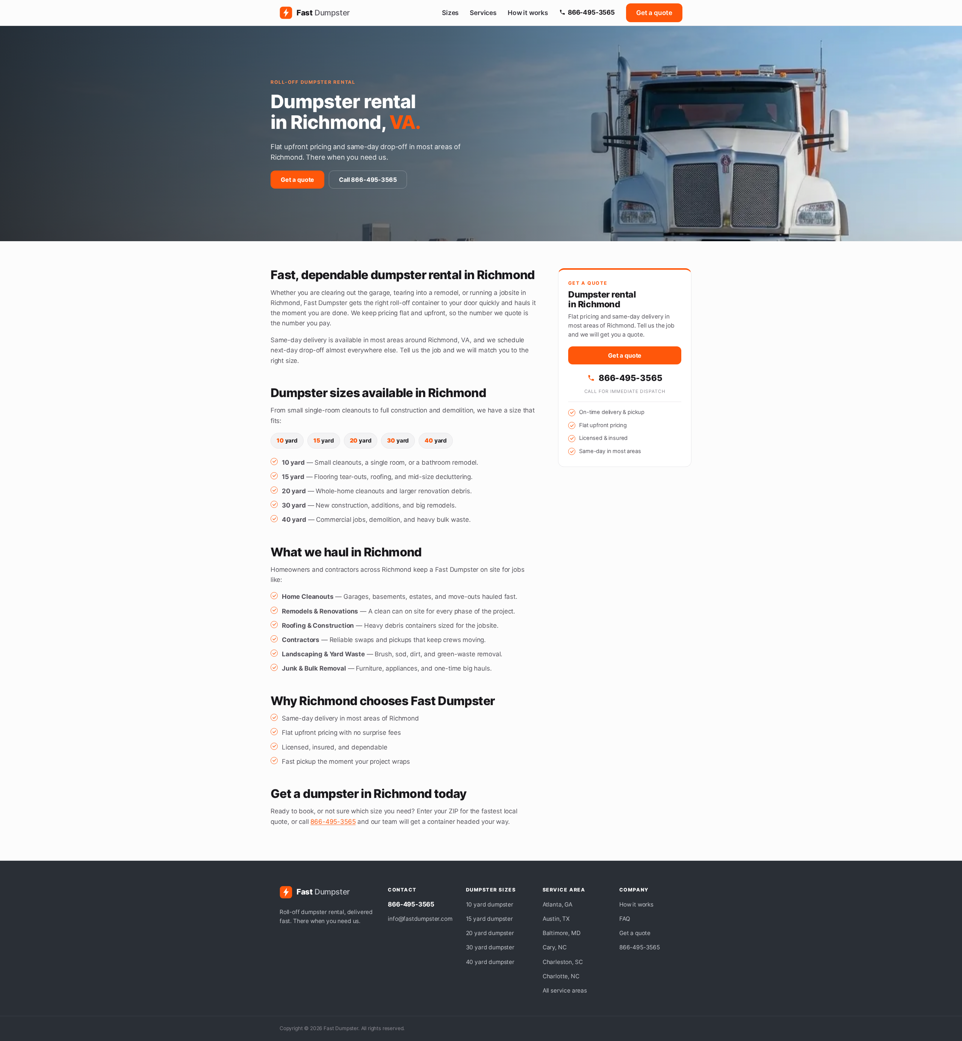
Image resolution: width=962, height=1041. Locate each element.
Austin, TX (556, 918)
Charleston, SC (563, 961)
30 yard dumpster (490, 947)
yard (287, 440)
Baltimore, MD (562, 933)
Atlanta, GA (557, 904)
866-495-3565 (591, 12)
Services (483, 13)
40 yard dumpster (490, 961)
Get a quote (654, 13)
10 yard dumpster (489, 904)
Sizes (450, 13)
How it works (528, 13)
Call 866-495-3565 (367, 179)
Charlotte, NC (561, 976)
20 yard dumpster (490, 933)
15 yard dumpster (489, 918)
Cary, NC (555, 947)
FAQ (624, 918)
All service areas (565, 990)
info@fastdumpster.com (420, 918)
